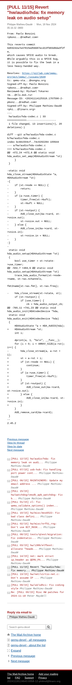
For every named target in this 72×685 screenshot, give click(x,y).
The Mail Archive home (26, 634)
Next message (15, 449)
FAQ (17, 677)
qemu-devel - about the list (28, 645)
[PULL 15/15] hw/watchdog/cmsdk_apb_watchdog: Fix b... (37, 495)
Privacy (42, 677)
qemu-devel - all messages (28, 640)
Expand (16, 650)
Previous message (18, 439)
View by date (14, 446)
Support (29, 677)
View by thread (16, 442)
